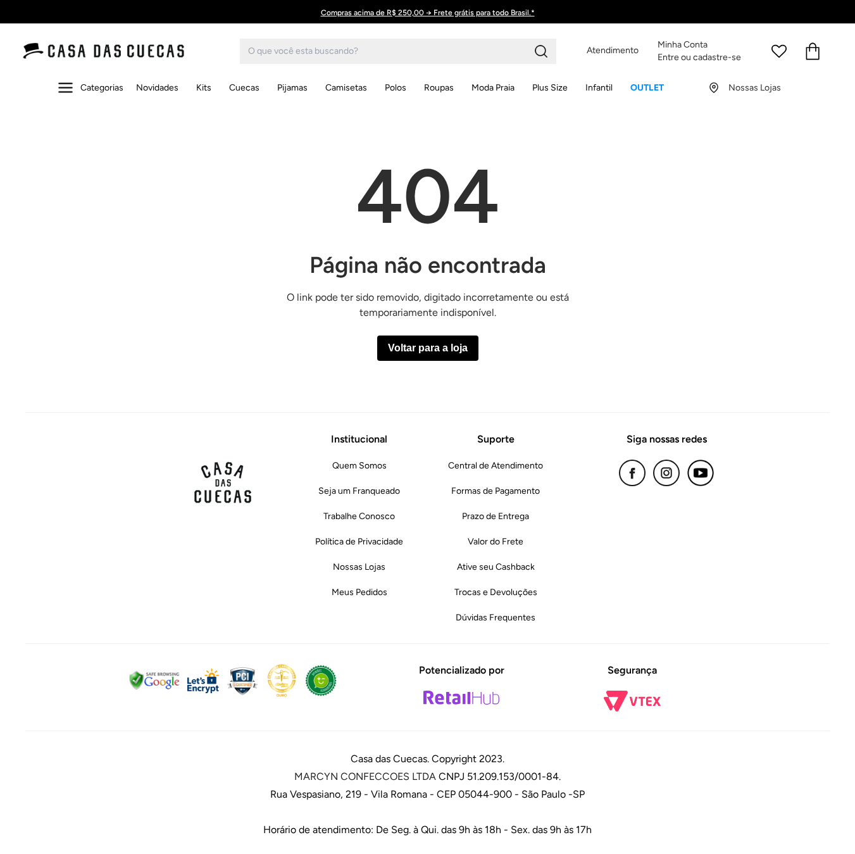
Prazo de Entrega (495, 516)
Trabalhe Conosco (359, 516)
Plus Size (550, 87)
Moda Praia (493, 87)
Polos (395, 87)
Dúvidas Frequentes (495, 617)
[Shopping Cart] (813, 51)
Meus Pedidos (359, 592)
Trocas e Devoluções (495, 592)
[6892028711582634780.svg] (779, 51)
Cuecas (244, 87)
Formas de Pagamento (495, 491)
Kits (203, 87)
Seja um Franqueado (359, 491)
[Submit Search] (541, 51)
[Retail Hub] (461, 698)
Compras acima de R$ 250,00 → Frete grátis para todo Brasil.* (428, 12)
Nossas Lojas (359, 567)
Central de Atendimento (495, 465)
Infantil (599, 87)
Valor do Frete (495, 541)
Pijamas (292, 87)
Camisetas (346, 87)
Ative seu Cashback (496, 567)
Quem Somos (359, 465)
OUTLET (647, 87)
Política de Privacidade (359, 541)
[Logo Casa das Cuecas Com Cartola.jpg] (129, 51)
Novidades (157, 87)
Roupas (439, 87)
